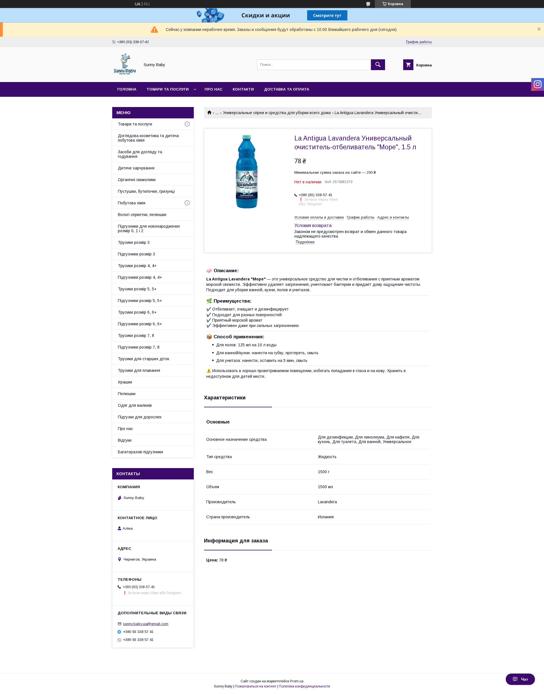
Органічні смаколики (137, 179)
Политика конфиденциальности (304, 686)
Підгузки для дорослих (140, 417)
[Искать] (378, 64)
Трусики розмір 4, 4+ (137, 265)
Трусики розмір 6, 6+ (137, 312)
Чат (524, 679)
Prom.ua (296, 681)
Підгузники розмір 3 (136, 254)
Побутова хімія (131, 203)
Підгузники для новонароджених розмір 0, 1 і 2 (149, 228)
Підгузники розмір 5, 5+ (140, 300)
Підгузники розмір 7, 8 (139, 347)
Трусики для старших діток (143, 359)
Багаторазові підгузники (140, 452)
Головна (126, 89)
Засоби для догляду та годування (140, 154)
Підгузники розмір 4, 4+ (140, 277)
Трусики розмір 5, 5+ (137, 289)
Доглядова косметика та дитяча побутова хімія (148, 137)
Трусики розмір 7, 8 (136, 335)
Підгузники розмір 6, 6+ (140, 324)
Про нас (213, 89)
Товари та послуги (167, 89)
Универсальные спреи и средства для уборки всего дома (277, 112)
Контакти (243, 89)
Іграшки (125, 382)
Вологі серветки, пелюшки (142, 214)
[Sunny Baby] (124, 74)
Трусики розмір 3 (134, 242)
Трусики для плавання (139, 370)
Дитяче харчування (136, 168)
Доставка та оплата (286, 89)
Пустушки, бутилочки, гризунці (146, 191)
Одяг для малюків (135, 405)
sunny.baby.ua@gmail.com (145, 624)
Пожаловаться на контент (255, 686)
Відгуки (124, 440)
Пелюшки (126, 393)
